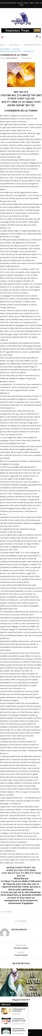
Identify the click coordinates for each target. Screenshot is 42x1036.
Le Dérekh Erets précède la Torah (18, 1020)
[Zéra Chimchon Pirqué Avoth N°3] (6, 1031)
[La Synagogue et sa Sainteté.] (6, 1011)
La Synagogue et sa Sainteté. (18, 1010)
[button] (2, 988)
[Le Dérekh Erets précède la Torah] (6, 1021)
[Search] (39, 37)
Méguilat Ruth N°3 (21, 999)
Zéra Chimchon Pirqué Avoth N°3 (18, 1030)
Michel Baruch (14, 45)
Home (2, 45)
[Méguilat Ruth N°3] (21, 982)
